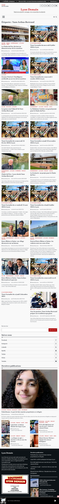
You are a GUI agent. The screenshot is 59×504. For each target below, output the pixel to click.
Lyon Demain (29, 9)
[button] (55, 500)
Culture (3, 43)
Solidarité (14, 409)
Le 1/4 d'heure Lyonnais (35, 43)
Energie (8, 43)
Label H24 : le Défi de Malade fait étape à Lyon (42, 459)
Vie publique (24, 409)
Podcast (4, 44)
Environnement (14, 43)
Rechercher (5, 326)
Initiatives (8, 106)
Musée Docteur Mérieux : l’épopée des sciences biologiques (46, 439)
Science (51, 170)
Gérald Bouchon (6, 50)
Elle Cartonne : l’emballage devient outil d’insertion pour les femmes (47, 491)
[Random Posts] (54, 17)
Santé (50, 106)
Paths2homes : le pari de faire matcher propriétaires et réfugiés (20, 1)
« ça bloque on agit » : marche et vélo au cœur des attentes (19, 439)
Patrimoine (18, 170)
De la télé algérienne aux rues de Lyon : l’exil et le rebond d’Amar (46, 426)
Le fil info (21, 43)
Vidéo (8, 44)
